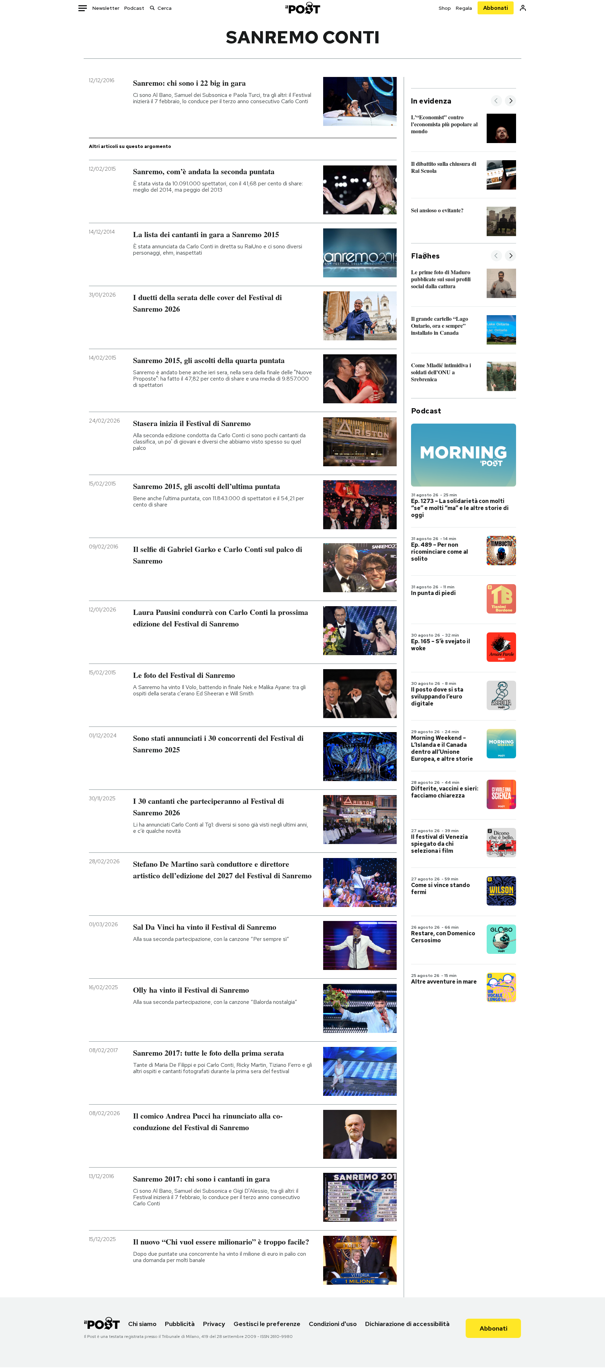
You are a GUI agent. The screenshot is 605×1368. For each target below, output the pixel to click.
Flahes (425, 256)
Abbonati (495, 8)
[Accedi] (523, 8)
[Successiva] (510, 101)
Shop (445, 8)
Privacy (214, 1324)
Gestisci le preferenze (267, 1324)
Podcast (134, 8)
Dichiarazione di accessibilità (407, 1324)
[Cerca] (152, 8)
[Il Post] (302, 8)
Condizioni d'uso (333, 1324)
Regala (464, 8)
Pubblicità (180, 1324)
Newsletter (105, 8)
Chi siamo (142, 1324)
